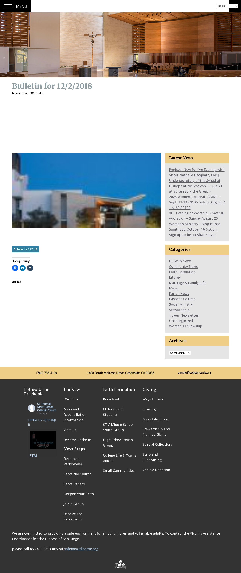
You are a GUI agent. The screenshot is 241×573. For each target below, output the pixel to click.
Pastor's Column (182, 299)
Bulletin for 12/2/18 (25, 249)
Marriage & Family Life (187, 282)
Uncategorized (181, 320)
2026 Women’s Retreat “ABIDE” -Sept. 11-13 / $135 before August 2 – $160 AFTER (197, 202)
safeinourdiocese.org (81, 548)
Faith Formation (182, 271)
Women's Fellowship (185, 326)
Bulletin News (180, 261)
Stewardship (179, 309)
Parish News (179, 293)
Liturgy (175, 277)
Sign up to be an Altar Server (192, 234)
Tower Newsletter (183, 315)
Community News (183, 266)
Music (173, 288)
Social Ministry (181, 304)
